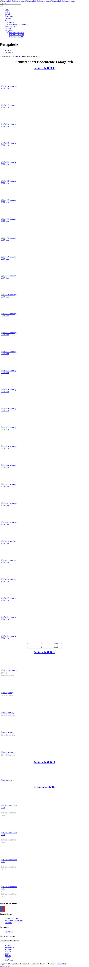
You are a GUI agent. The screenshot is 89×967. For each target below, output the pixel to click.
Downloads (9, 932)
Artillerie (8, 949)
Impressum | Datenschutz (14, 921)
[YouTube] (4, 909)
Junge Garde (9, 947)
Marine (7, 958)
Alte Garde (9, 960)
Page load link (5, 966)
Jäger (6, 954)
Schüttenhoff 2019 (44, 762)
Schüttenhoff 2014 (44, 652)
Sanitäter (8, 945)
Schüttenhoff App (11, 918)
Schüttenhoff (61, 964)
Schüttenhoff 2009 (44, 68)
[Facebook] (1, 909)
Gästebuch (8, 923)
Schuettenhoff (13, 56)
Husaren (8, 952)
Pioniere (8, 956)
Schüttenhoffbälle (44, 787)
